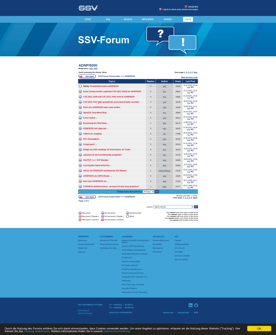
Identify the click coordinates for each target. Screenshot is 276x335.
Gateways (82, 240)
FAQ (108, 19)
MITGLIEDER (148, 19)
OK (259, 329)
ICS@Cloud (127, 258)
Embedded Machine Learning (135, 254)
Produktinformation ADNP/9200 (104, 86)
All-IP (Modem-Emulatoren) (133, 250)
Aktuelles (158, 236)
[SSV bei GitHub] (196, 305)
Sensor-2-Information (131, 261)
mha (164, 107)
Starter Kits (82, 248)
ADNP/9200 (88, 65)
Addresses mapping (92, 134)
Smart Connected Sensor (133, 273)
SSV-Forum (179, 248)
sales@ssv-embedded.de (120, 312)
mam (164, 186)
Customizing (106, 236)
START (88, 19)
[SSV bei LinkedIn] (190, 305)
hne (164, 91)
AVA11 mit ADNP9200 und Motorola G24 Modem (105, 171)
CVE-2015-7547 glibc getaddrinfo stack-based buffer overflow (111, 102)
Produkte (83, 236)
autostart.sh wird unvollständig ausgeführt (102, 155)
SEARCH (128, 19)
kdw (95, 68)
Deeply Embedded (86, 244)
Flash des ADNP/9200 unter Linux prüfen (101, 107)
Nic (164, 134)
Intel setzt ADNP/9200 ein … (96, 181)
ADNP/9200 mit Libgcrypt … (96, 128)
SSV (176, 236)
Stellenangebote (182, 244)
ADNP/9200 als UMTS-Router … (97, 176)
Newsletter (157, 244)
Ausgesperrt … (90, 144)
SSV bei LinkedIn (182, 256)
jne (189, 187)
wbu (91, 68)
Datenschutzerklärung (117, 331)
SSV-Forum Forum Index (109, 76)
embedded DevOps (108, 248)
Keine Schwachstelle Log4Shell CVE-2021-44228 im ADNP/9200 (112, 91)
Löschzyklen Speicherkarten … (97, 165)
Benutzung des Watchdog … (96, 123)
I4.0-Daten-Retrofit (130, 265)
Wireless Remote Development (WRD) (135, 241)
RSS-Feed (157, 252)
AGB (196, 312)
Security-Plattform (129, 288)
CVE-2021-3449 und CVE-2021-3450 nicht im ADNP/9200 (109, 97)
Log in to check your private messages (180, 9)
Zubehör (81, 252)
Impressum (168, 312)
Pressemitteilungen (161, 240)
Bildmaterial (158, 248)
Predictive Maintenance (132, 269)
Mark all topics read (189, 77)
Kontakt (178, 240)
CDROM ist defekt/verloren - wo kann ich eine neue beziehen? (111, 186)
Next (195, 72)
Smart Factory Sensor (109, 244)
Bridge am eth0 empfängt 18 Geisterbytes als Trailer (107, 149)
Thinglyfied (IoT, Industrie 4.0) (134, 277)
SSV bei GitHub (181, 260)
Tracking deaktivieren (37, 331)
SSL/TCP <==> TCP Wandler (95, 160)
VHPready (126, 281)
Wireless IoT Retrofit (108, 240)
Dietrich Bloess (164, 171)
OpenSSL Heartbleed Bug (94, 113)
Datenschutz (183, 312)
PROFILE (168, 19)
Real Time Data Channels (133, 284)
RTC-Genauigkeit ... (92, 139)
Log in (188, 19)
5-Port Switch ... (90, 118)
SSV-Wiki (179, 252)
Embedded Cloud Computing (134, 292)
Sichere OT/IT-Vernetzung (133, 246)
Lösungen (127, 236)
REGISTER (192, 7)
